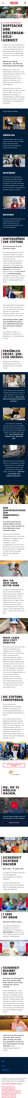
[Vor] (24, 292)
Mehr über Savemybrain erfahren (14, 765)
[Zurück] (4, 292)
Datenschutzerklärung (11, 1083)
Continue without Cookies (11, 1092)
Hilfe (3, 1065)
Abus (3, 1061)
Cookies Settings (14, 822)
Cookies (3, 1083)
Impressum (19, 1083)
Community (5, 1070)
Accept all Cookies (8, 1096)
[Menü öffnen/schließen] (25, 3)
